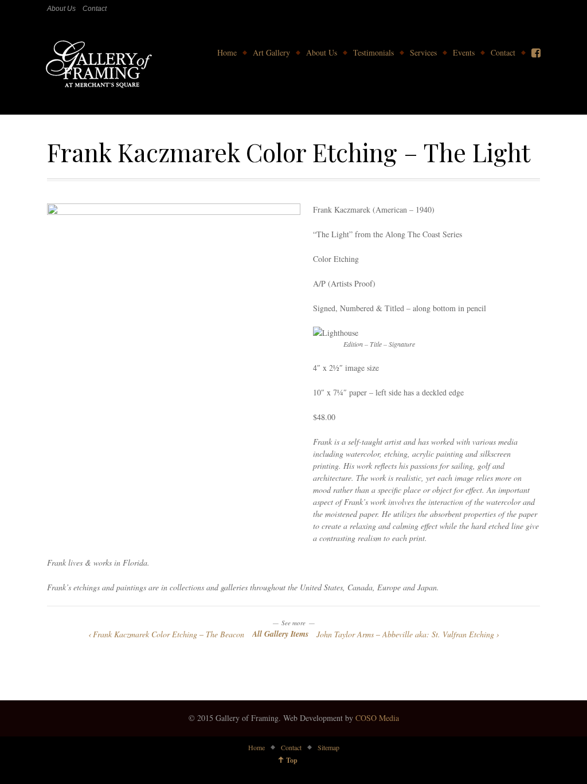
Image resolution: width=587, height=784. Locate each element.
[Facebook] (536, 52)
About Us (61, 9)
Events (464, 52)
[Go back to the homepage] (98, 65)
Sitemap (328, 747)
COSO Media (377, 717)
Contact (95, 9)
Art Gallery (271, 52)
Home (227, 52)
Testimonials (373, 52)
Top (292, 760)
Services (423, 52)
